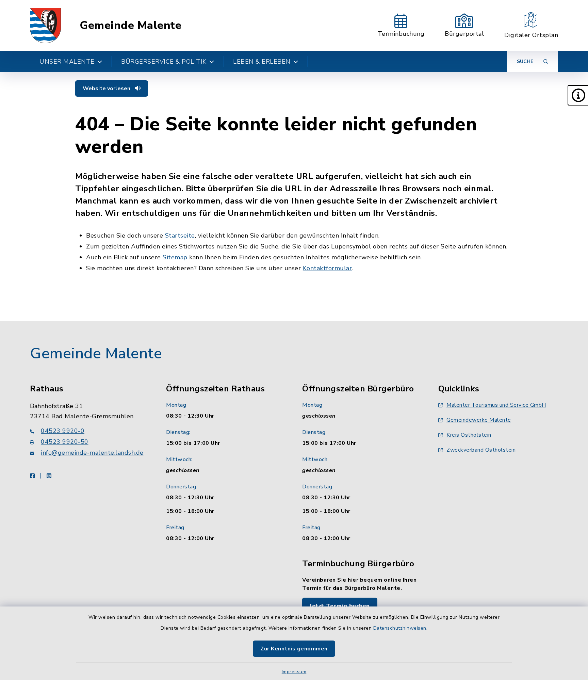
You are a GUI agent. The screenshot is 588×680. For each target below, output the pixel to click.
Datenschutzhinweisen (399, 628)
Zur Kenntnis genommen (294, 648)
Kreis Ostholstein (468, 435)
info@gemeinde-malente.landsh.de (92, 453)
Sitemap (175, 257)
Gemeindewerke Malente (478, 420)
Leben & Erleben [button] (262, 62)
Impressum (294, 671)
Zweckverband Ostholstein (481, 450)
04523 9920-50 (64, 442)
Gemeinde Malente (130, 25)
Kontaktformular (327, 268)
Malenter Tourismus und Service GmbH (496, 405)
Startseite (180, 235)
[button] (578, 95)
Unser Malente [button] (67, 62)
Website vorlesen (107, 88)
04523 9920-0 (62, 431)
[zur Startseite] (45, 25)
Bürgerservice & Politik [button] (164, 62)
